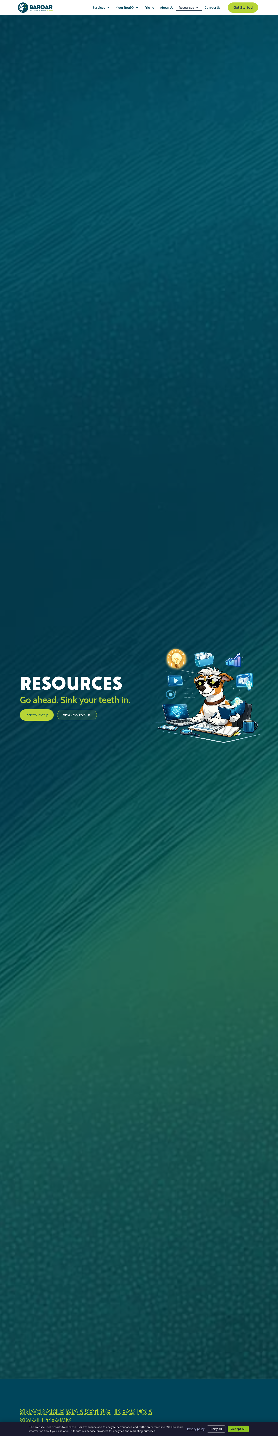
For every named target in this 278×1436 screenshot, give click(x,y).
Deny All (216, 1429)
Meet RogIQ (125, 7)
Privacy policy (196, 1429)
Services (98, 7)
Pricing (149, 7)
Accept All (238, 1429)
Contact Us (212, 7)
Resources (186, 7)
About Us (166, 7)
